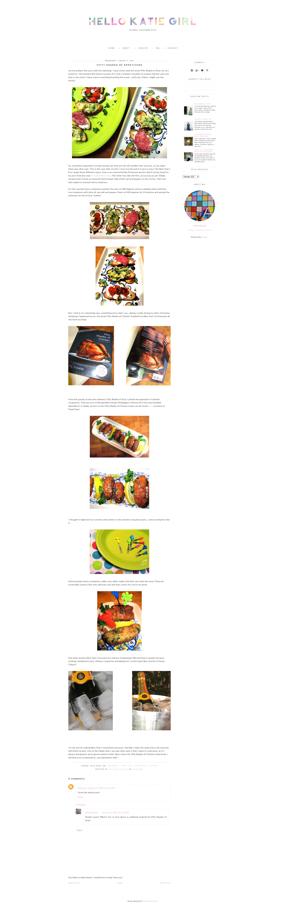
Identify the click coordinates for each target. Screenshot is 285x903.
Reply (80, 797)
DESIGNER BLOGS (149, 901)
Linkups (143, 48)
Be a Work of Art (202, 104)
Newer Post (74, 882)
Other (154, 766)
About (126, 48)
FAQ (158, 48)
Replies (82, 804)
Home (112, 48)
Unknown (82, 788)
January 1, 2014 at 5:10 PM (101, 788)
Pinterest (141, 766)
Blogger (204, 237)
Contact (173, 48)
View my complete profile (199, 230)
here (150, 406)
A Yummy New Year (101, 175)
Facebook (113, 766)
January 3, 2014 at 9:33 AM (115, 812)
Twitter (127, 766)
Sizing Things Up (202, 119)
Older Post (165, 882)
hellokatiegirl (91, 812)
